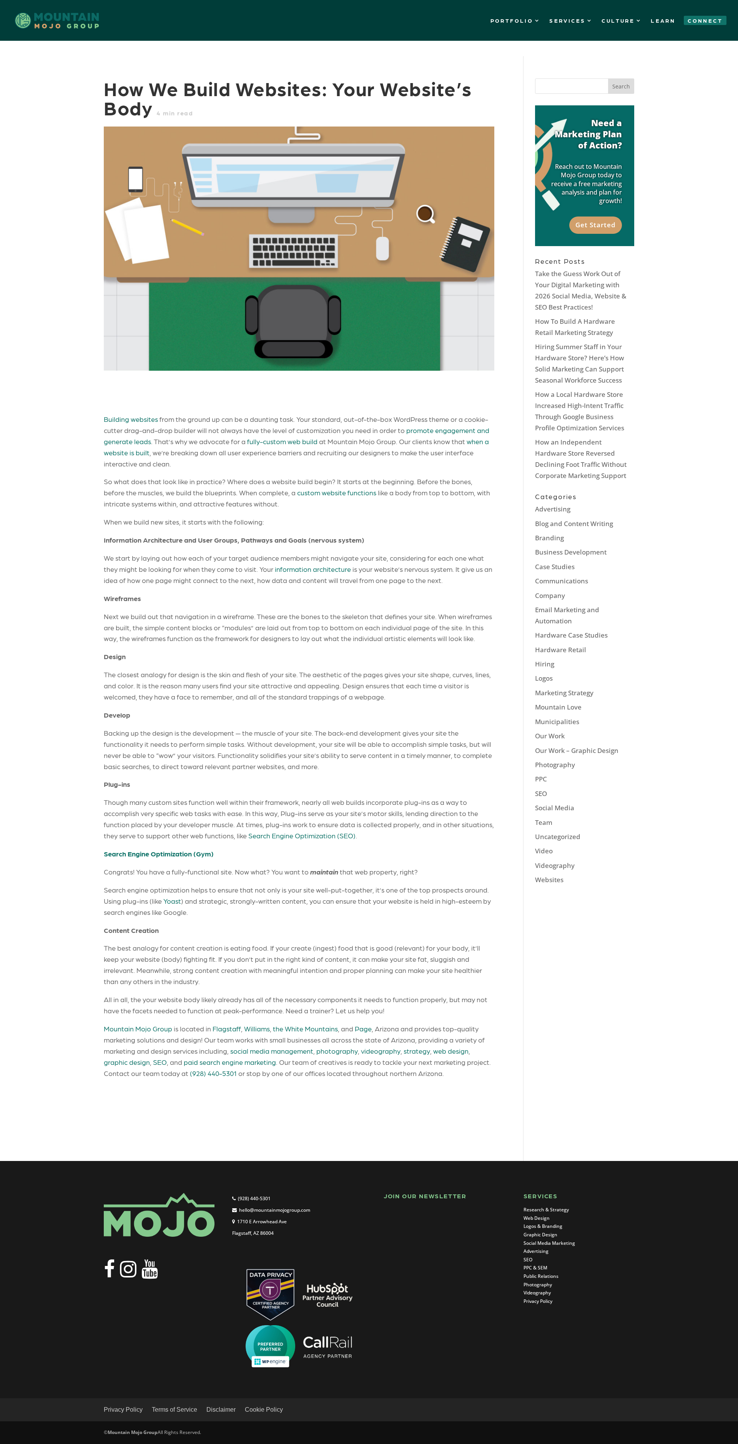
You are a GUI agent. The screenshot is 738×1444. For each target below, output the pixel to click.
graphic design (127, 1062)
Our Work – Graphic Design (576, 750)
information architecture (313, 569)
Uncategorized (557, 836)
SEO (160, 1062)
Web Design (537, 1218)
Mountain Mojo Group (138, 1028)
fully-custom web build (282, 441)
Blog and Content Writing (574, 523)
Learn (663, 20)
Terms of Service (174, 1409)
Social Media (554, 807)
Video (544, 850)
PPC (541, 778)
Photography (555, 764)
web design (451, 1051)
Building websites (131, 419)
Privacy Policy (538, 1301)
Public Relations (541, 1276)
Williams (257, 1028)
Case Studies (555, 566)
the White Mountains (305, 1028)
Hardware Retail (560, 649)
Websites (549, 879)
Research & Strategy (546, 1209)
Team (543, 822)
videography (381, 1051)
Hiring (544, 664)
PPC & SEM (535, 1267)
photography (337, 1051)
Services (567, 20)
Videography (555, 865)
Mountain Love (558, 707)
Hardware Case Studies (571, 635)
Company (550, 595)
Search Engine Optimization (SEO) (302, 835)
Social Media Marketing (549, 1243)
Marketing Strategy (564, 692)
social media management (271, 1051)
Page (363, 1028)
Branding (549, 537)
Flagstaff (227, 1028)
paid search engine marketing (230, 1062)
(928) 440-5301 (213, 1073)
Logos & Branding (543, 1226)
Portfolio (512, 20)
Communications (561, 580)
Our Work (550, 735)
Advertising (552, 509)
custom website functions (336, 492)
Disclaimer (221, 1409)
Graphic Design (540, 1234)
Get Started (595, 224)
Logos (544, 678)
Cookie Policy (264, 1409)
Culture (618, 20)
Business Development (571, 552)
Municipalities (557, 721)
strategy (417, 1051)
